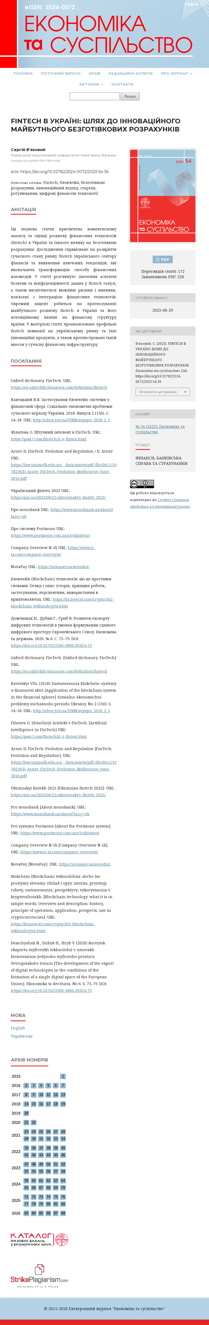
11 (48, 1095)
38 (48, 1148)
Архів (94, 73)
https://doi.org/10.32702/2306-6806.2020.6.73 (51, 645)
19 (63, 1104)
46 (63, 1155)
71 (26, 1197)
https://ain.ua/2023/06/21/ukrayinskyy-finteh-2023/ (58, 497)
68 (48, 1188)
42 (34, 1155)
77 (26, 1204)
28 (63, 1132)
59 (26, 1181)
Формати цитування (158, 392)
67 (41, 1188)
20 (26, 1113)
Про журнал (175, 73)
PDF (164, 259)
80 (48, 1204)
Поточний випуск (61, 73)
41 (26, 1155)
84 (34, 1213)
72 (34, 1197)
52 (63, 1164)
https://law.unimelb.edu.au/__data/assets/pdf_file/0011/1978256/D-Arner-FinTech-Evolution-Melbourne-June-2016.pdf (63, 471)
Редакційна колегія (131, 73)
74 (48, 1197)
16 (41, 1104)
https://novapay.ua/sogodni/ (63, 566)
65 (26, 1188)
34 (63, 1139)
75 (56, 1197)
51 (56, 1164)
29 (26, 1139)
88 (63, 1213)
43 (41, 1155)
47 (26, 1164)
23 (26, 1132)
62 (48, 1181)
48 (34, 1164)
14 (26, 1104)
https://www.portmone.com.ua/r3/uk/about (50, 535)
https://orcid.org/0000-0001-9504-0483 (35, 160)
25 (41, 1132)
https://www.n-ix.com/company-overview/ (59, 851)
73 (41, 1197)
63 (56, 1181)
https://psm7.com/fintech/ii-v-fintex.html (49, 438)
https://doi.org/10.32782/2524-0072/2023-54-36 (64, 171)
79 (41, 1204)
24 (34, 1132)
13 (63, 1095)
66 (34, 1188)
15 (34, 1104)
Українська (22, 1036)
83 (26, 1213)
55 (41, 1171)
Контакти (122, 84)
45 (56, 1155)
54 (34, 1171)
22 (34, 1122)
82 (63, 1204)
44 (48, 1155)
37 (41, 1148)
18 (56, 1104)
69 (56, 1188)
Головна (23, 73)
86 (48, 1213)
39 (56, 1148)
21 (26, 1122)
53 (26, 1171)
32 (48, 1139)
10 (41, 1095)
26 (48, 1132)
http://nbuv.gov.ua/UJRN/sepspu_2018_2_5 (71, 419)
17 (48, 1104)
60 (34, 1181)
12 (56, 1095)
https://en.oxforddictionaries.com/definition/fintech (59, 387)
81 (56, 1204)
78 (34, 1204)
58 (63, 1171)
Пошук (130, 96)
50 (48, 1164)
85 (41, 1213)
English (18, 1027)
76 (63, 1197)
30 (34, 1139)
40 (63, 1148)
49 (41, 1164)
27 (56, 1132)
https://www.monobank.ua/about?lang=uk (50, 813)
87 (56, 1213)
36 (34, 1148)
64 (63, 1181)
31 (41, 1139)
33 (56, 1139)
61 (41, 1181)
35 (26, 1148)
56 (48, 1171)
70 (63, 1188)
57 (56, 1171)
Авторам (89, 84)
